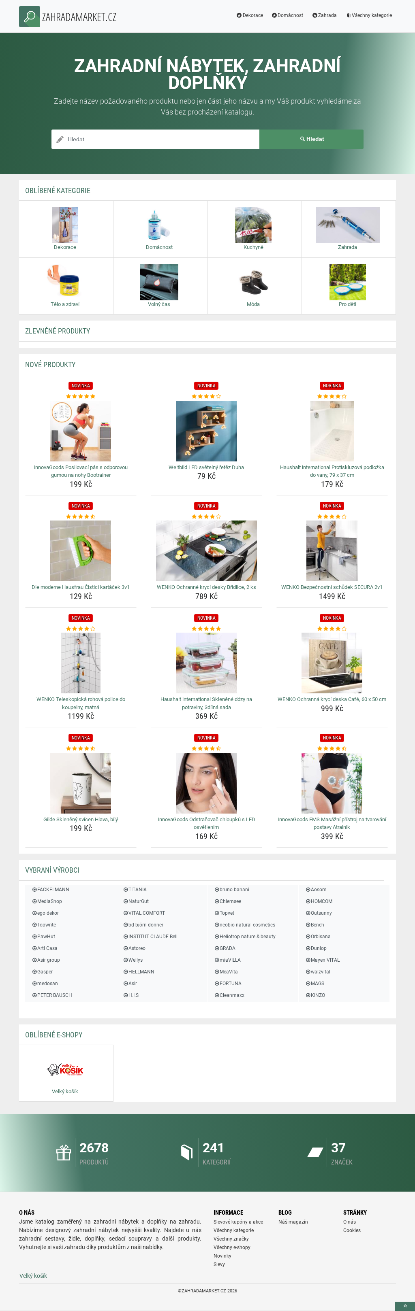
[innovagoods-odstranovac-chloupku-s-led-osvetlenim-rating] (206, 749)
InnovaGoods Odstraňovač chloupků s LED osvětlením (206, 823)
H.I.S (133, 995)
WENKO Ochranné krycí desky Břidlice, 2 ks (206, 587)
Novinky (222, 1256)
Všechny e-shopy (232, 1247)
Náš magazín (293, 1222)
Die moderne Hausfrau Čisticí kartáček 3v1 (81, 587)
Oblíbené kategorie (57, 190)
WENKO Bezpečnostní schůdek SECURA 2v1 (332, 587)
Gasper (45, 972)
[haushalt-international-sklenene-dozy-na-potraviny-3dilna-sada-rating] (206, 629)
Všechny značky (231, 1239)
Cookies (352, 1230)
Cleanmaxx (232, 995)
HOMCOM (321, 901)
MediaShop (49, 901)
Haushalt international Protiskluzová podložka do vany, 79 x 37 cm (332, 471)
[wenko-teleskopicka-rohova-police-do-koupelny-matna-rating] (81, 629)
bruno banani (234, 889)
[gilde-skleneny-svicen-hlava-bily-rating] (81, 749)
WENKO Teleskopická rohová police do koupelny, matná (80, 703)
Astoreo (136, 948)
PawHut (46, 936)
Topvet (227, 913)
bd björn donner (145, 925)
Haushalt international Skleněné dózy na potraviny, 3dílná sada (206, 703)
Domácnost (290, 15)
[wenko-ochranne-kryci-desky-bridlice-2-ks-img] (206, 551)
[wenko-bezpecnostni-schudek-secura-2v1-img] (332, 551)
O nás (349, 1222)
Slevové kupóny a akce (238, 1222)
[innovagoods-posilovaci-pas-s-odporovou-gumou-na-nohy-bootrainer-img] (81, 431)
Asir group (48, 960)
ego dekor (48, 913)
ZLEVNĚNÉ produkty (57, 331)
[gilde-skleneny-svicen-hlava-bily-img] (81, 783)
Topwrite (46, 925)
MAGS (317, 983)
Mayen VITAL (325, 960)
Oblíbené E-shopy (53, 1035)
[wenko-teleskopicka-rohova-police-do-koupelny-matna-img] (81, 663)
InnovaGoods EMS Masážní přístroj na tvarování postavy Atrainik (332, 823)
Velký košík (33, 1276)
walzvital (320, 972)
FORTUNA (231, 983)
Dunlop (319, 948)
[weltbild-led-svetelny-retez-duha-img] (206, 431)
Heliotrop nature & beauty (248, 936)
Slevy (219, 1264)
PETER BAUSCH (54, 995)
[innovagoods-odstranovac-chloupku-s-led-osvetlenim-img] (206, 783)
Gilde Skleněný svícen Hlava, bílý (80, 819)
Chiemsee (230, 901)
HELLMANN (141, 972)
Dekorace (253, 15)
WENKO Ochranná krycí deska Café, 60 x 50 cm (332, 699)
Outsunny (321, 913)
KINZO (318, 995)
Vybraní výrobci (52, 870)
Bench (317, 925)
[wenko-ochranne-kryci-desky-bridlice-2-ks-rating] (206, 517)
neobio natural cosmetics (247, 925)
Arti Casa (47, 948)
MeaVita (229, 972)
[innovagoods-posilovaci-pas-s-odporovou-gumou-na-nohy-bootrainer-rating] (81, 397)
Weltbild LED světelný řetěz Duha (206, 467)
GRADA (227, 948)
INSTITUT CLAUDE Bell (153, 936)
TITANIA (137, 889)
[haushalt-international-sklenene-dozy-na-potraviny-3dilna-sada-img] (206, 663)
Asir (132, 983)
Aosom (319, 889)
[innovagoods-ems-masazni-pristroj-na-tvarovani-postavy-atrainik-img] (332, 783)
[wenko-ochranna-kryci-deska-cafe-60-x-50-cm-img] (332, 663)
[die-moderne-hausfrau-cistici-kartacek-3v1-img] (81, 551)
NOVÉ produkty (50, 364)
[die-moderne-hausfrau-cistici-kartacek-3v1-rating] (81, 517)
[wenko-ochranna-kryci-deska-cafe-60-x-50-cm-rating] (332, 629)
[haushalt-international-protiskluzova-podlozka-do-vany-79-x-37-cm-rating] (332, 397)
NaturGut (138, 901)
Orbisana (321, 936)
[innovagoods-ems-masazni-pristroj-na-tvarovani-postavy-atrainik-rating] (332, 749)
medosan (47, 983)
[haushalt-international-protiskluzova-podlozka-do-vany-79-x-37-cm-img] (332, 431)
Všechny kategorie (372, 15)
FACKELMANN (53, 889)
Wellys (135, 960)
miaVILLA (230, 960)
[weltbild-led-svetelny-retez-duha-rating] (206, 397)
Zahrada (327, 15)
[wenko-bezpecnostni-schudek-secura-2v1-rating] (332, 517)
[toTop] (405, 1306)
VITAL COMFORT (146, 913)
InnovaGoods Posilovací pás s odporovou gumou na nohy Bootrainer (81, 471)
